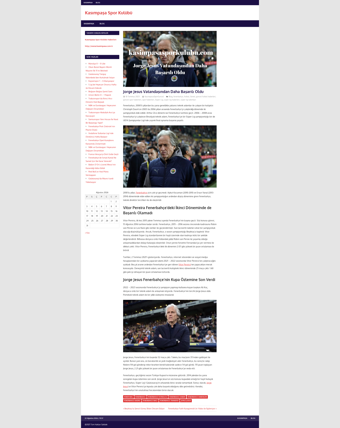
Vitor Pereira (185, 264)
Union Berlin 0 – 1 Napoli (99, 95)
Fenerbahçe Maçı (150, 401)
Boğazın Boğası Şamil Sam (100, 91)
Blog (98, 3)
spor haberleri (148, 100)
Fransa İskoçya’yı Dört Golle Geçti (103, 154)
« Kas (87, 233)
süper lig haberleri (172, 100)
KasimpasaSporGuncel (154, 96)
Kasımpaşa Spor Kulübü (108, 12)
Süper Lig (159, 100)
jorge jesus (186, 401)
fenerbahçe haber (177, 397)
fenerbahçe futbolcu (157, 397)
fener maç (128, 397)
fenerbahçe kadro (132, 401)
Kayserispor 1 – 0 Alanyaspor (101, 81)
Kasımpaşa (88, 3)
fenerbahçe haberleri (197, 397)
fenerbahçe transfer (169, 401)
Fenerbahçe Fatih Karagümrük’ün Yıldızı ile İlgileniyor (191, 408)
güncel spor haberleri (132, 100)
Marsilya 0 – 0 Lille (96, 63)
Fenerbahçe (142, 192)
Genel (192, 96)
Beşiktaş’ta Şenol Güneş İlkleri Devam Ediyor (144, 408)
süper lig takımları (188, 100)
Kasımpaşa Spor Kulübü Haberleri (100, 39)
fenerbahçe (178, 96)
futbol (186, 96)
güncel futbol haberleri (206, 96)
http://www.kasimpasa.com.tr (99, 46)
